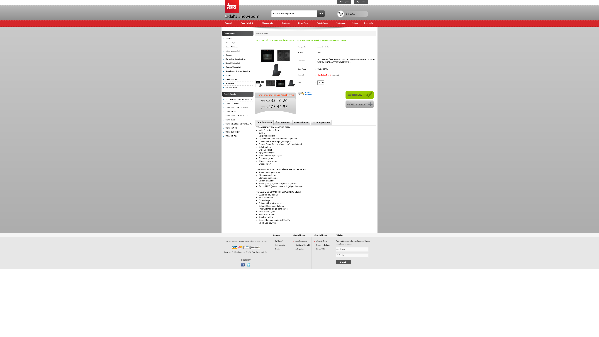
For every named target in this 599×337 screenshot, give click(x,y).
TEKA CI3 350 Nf (231, 104)
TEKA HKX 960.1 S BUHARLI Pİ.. (238, 124)
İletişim (355, 23)
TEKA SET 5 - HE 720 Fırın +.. (236, 116)
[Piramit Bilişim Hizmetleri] (246, 260)
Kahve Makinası (231, 47)
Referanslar (369, 23)
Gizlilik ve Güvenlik (302, 245)
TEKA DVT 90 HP (232, 132)
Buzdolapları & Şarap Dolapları (237, 71)
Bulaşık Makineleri (232, 63)
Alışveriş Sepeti (321, 241)
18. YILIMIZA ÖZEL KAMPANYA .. (238, 99)
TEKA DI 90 (229, 120)
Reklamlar (286, 23)
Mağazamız (341, 23)
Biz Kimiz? (279, 241)
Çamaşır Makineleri (232, 67)
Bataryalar (229, 83)
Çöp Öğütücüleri (231, 79)
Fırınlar (227, 39)
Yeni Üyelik (344, 2)
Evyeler (227, 75)
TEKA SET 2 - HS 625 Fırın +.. (236, 108)
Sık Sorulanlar (280, 245)
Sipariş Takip (321, 249)
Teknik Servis (322, 23)
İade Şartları (299, 249)
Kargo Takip (303, 23)
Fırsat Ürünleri (247, 23)
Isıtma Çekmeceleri (232, 51)
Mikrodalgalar (230, 43)
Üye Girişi (361, 2)
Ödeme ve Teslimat (323, 245)
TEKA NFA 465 (230, 128)
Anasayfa (228, 23)
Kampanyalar (267, 23)
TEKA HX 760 (230, 136)
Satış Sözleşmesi (301, 241)
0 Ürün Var (350, 14)
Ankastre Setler (230, 87)
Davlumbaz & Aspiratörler (235, 59)
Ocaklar (228, 55)
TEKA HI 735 (230, 112)
